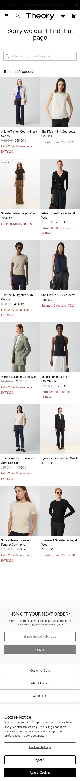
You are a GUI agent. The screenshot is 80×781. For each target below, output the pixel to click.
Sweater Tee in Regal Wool (18, 213)
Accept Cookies (40, 772)
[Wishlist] (63, 16)
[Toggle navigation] (6, 16)
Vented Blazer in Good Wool (19, 376)
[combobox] (40, 56)
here (60, 624)
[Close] (76, 5)
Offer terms (23, 624)
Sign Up (40, 650)
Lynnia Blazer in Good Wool (59, 458)
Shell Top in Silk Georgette (58, 131)
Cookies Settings (40, 747)
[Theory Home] (40, 16)
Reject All (40, 760)
